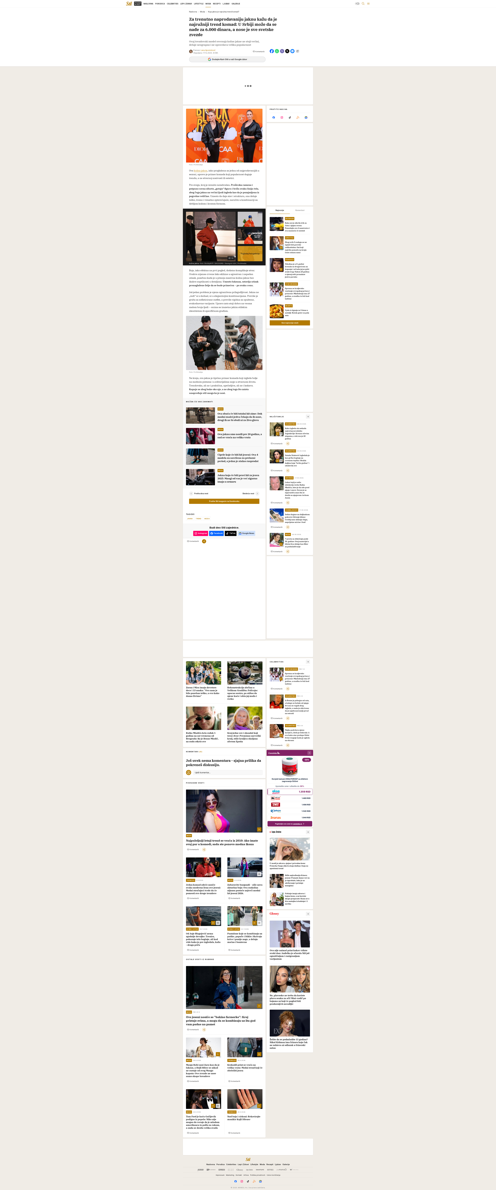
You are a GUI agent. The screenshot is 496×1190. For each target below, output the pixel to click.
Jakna (190, 519)
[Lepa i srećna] (249, 1169)
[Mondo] (211, 1169)
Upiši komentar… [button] (202, 772)
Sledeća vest (248, 493)
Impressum (220, 1175)
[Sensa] (270, 1169)
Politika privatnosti (257, 1175)
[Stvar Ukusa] (294, 1169)
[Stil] (129, 3)
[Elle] (230, 1169)
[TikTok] (290, 117)
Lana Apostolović (208, 50)
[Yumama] (282, 1169)
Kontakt (239, 1175)
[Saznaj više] (308, 832)
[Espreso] (222, 1169)
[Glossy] (240, 1169)
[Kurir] (201, 1169)
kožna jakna (200, 170)
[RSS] (298, 117)
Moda (202, 12)
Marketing (230, 1175)
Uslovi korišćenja (273, 1175)
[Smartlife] (260, 1169)
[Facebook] (274, 117)
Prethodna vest (201, 493)
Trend (198, 519)
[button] (259, 51)
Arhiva (246, 1175)
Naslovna (193, 12)
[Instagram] (282, 117)
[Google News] (306, 117)
